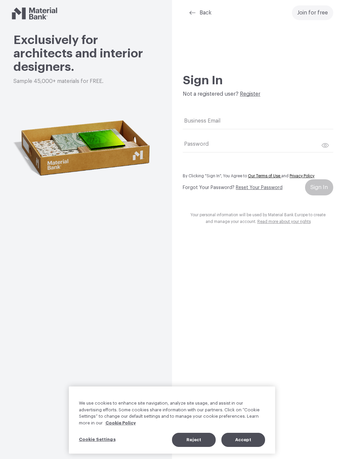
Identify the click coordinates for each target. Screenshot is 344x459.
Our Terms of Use (264, 176)
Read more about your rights (284, 222)
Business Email (202, 121)
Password (196, 144)
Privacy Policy (302, 176)
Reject (193, 440)
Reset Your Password (259, 187)
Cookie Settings (97, 439)
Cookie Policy (120, 423)
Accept (243, 440)
